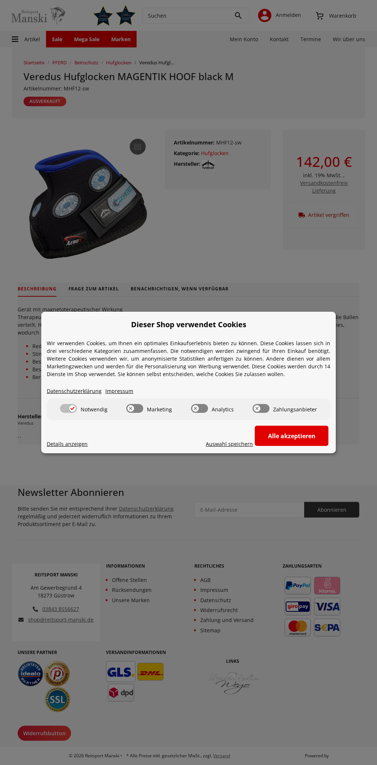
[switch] (68, 408)
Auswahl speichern (229, 443)
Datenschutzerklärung (74, 390)
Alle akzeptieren (292, 436)
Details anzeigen (67, 443)
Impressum (119, 390)
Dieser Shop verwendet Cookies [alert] (188, 324)
